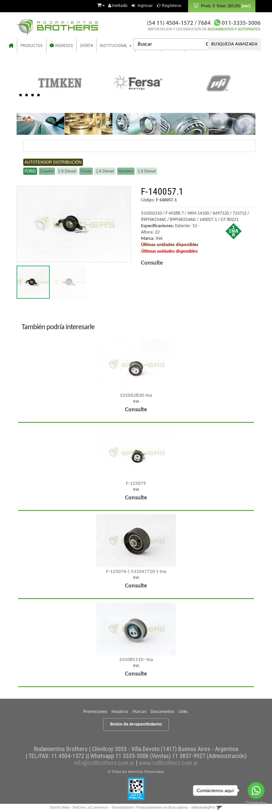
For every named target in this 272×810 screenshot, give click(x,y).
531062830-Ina (136, 395)
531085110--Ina (136, 659)
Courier (47, 171)
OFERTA (86, 45)
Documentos (162, 711)
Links (182, 711)
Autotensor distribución (53, 162)
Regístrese (171, 5)
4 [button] (40, 97)
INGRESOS (63, 45)
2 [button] (28, 97)
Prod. (220, 6)
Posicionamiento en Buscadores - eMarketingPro (175, 807)
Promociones (95, 711)
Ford (30, 171)
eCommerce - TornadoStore (110, 807)
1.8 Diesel (67, 171)
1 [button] (22, 97)
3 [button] (34, 97)
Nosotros (119, 711)
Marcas (139, 711)
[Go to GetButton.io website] (256, 803)
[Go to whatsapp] (256, 790)
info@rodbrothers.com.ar (104, 762)
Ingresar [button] (145, 5)
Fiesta (86, 171)
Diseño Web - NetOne (67, 807)
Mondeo (125, 171)
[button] (101, 4)
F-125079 (136, 483)
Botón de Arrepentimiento (136, 724)
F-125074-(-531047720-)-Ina (136, 571)
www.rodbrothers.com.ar (168, 762)
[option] (57, 83)
